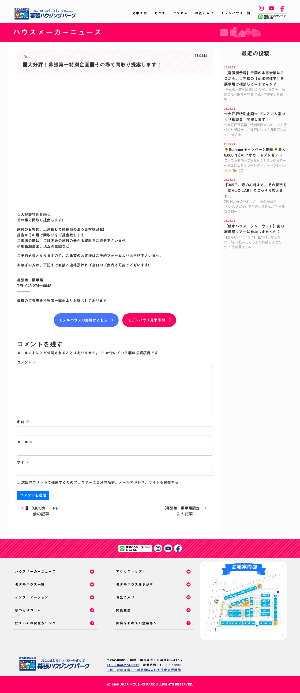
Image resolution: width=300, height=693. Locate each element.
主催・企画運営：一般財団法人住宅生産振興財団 (144, 669)
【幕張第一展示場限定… (184, 508)
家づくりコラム (28, 610)
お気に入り (204, 13)
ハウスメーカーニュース (35, 571)
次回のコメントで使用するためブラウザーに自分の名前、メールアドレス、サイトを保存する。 (101, 482)
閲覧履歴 (123, 610)
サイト (22, 462)
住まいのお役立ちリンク (35, 623)
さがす (160, 13)
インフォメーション (32, 597)
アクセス (180, 13)
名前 (23, 422)
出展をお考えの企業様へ (136, 623)
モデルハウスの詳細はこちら (83, 320)
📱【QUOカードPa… (41, 508)
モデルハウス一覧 (236, 13)
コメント (27, 362)
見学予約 (139, 13)
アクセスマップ (129, 571)
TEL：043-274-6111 (123, 665)
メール (25, 442)
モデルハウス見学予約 (146, 320)
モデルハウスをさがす (134, 584)
